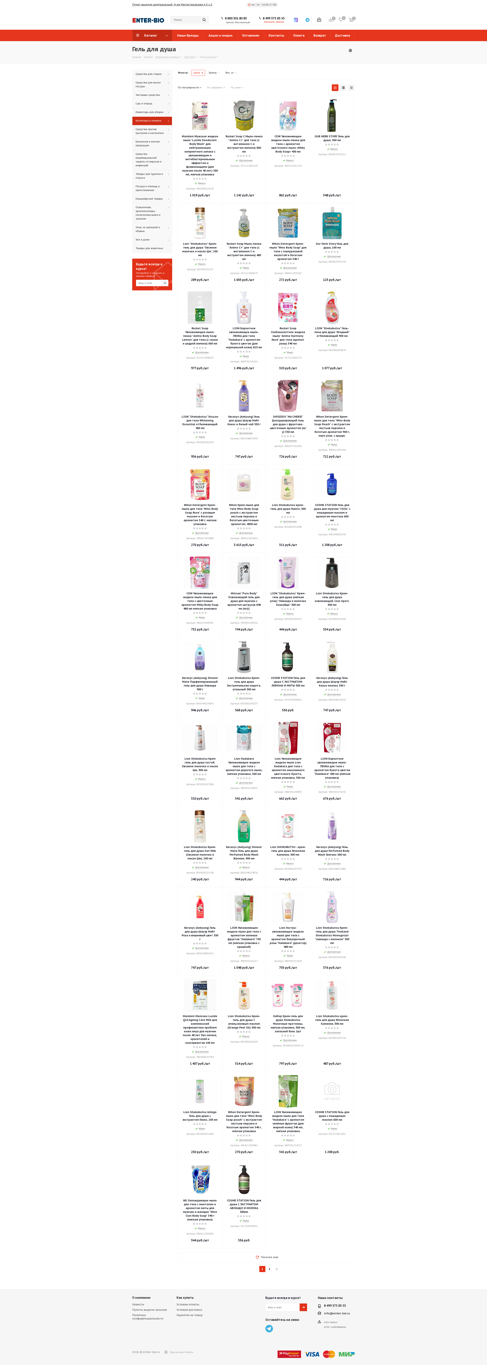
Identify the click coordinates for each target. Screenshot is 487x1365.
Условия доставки (189, 1309)
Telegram (269, 1328)
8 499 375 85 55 (274, 18)
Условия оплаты (188, 1304)
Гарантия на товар (190, 1315)
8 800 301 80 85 (236, 18)
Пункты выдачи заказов (149, 1309)
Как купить (185, 1297)
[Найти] (204, 20)
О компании (141, 1297)
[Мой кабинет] (319, 20)
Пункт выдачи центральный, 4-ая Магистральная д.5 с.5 (172, 4)
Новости (138, 1304)
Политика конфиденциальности (147, 1316)
